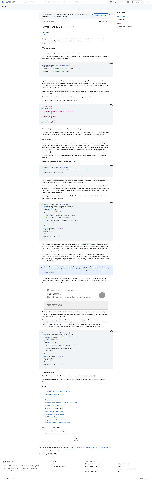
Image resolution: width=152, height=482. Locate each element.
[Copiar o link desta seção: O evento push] (56, 48)
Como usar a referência (59, 2)
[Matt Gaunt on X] (43, 35)
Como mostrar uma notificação (54, 411)
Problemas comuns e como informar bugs (57, 423)
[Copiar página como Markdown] (71, 26)
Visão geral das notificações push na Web (57, 391)
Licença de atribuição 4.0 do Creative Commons (96, 447)
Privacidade (16, 478)
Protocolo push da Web (52, 405)
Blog (70, 2)
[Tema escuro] (110, 63)
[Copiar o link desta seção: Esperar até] (52, 139)
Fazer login (147, 2)
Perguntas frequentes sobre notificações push (59, 420)
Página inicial (45, 21)
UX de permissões (50, 400)
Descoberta (33, 2)
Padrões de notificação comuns (54, 417)
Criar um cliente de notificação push (55, 431)
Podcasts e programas (90, 471)
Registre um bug (56, 464)
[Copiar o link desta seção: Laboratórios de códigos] (61, 428)
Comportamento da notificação (54, 414)
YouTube (120, 466)
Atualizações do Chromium (92, 466)
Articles (4, 7)
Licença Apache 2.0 (69, 449)
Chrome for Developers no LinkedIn (127, 469)
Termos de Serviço (6, 478)
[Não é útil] (108, 22)
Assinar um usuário (50, 397)
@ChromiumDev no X (123, 464)
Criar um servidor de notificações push (56, 434)
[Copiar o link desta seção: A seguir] (50, 387)
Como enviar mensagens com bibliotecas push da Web (61, 403)
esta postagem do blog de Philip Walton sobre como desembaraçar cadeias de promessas (84, 268)
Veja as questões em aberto (59, 466)
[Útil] (106, 22)
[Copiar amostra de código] (112, 63)
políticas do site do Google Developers (99, 449)
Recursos (24, 2)
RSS (119, 471)
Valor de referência (45, 2)
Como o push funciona (52, 394)
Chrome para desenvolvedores (93, 464)
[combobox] (117, 1)
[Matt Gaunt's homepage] (45, 35)
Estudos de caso (79, 2)
